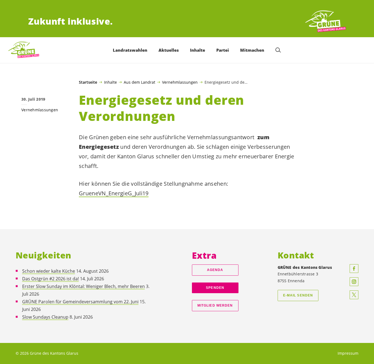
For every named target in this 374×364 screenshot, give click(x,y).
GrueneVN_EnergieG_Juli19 (114, 193)
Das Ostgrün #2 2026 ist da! (50, 279)
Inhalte (110, 82)
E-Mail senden (298, 295)
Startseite (88, 82)
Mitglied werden (215, 305)
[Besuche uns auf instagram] (354, 281)
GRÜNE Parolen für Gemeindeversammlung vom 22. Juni (80, 302)
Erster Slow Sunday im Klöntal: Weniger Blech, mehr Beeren (83, 286)
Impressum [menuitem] (348, 353)
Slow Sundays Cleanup (45, 317)
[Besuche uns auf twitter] (354, 294)
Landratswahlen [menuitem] (130, 50)
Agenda (215, 270)
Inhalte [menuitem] (197, 50)
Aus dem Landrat (139, 82)
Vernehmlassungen (180, 82)
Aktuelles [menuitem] (169, 50)
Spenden (215, 288)
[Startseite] (325, 21)
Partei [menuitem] (222, 50)
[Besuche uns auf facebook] (354, 268)
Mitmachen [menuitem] (252, 50)
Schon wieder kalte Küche (48, 271)
